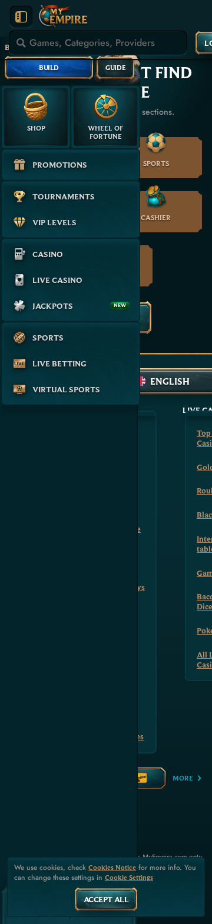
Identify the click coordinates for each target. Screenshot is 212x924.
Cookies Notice (112, 867)
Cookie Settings (129, 877)
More (183, 777)
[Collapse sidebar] (21, 17)
